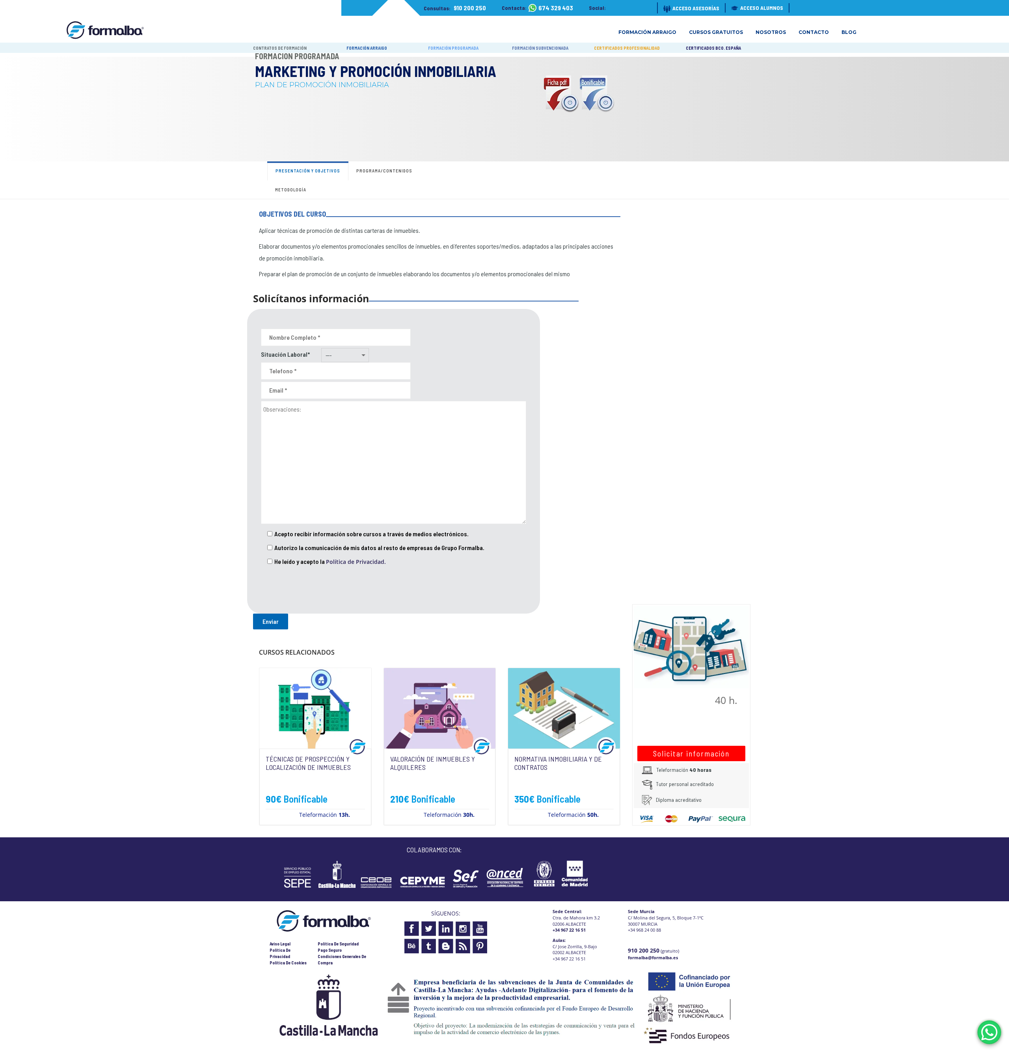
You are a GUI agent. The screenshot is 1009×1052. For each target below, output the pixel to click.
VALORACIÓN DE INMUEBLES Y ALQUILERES (432, 763)
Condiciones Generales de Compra (342, 959)
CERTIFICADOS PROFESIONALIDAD (627, 48)
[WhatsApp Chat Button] (989, 1032)
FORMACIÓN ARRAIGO (366, 48)
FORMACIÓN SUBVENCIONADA (540, 48)
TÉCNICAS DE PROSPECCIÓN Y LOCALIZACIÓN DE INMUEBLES (308, 763)
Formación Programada (297, 56)
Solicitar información (691, 753)
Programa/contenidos (384, 170)
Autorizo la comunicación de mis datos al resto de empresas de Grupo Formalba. (379, 547)
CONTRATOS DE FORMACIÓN (280, 48)
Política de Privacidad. (356, 561)
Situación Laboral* (285, 354)
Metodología (290, 189)
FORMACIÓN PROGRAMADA (453, 48)
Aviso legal (280, 943)
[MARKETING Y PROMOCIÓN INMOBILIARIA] (691, 646)
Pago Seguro (330, 950)
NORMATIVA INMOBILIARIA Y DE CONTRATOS (558, 763)
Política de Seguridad (338, 943)
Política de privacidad (280, 953)
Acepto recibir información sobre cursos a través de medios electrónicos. (371, 533)
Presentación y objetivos (308, 170)
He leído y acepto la (330, 561)
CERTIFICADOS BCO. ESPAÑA (713, 48)
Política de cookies (288, 962)
